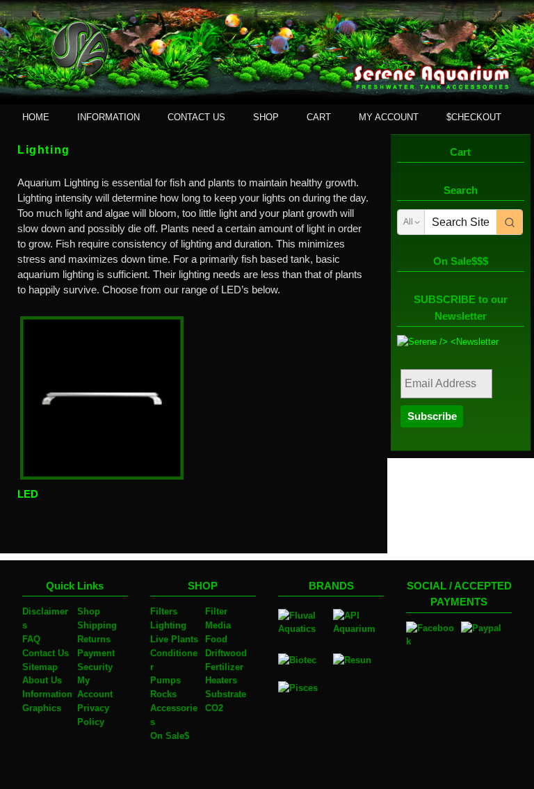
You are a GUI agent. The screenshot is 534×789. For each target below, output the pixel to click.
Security (95, 667)
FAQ (31, 639)
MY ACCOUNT (389, 117)
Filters (163, 611)
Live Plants (174, 639)
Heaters (221, 680)
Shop (88, 611)
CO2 (214, 708)
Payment (96, 653)
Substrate (225, 694)
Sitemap (40, 667)
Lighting (168, 625)
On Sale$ (169, 736)
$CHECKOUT (473, 117)
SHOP (266, 117)
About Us (42, 680)
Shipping (97, 625)
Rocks (163, 694)
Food (216, 639)
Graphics (41, 708)
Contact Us (45, 653)
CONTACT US (196, 117)
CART (319, 117)
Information (47, 694)
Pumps (165, 680)
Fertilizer (224, 667)
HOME (35, 117)
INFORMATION (108, 117)
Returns (94, 639)
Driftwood (226, 653)
